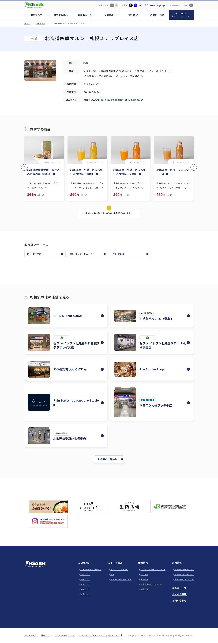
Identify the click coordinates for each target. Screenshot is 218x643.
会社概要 (144, 574)
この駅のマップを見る (96, 76)
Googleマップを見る (127, 76)
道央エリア (85, 579)
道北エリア (85, 594)
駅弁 (112, 574)
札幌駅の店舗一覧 (107, 459)
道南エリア (85, 589)
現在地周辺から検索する (90, 569)
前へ (26, 166)
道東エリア (85, 584)
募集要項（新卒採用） (184, 569)
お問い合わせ (179, 600)
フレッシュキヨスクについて (153, 569)
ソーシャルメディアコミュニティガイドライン (99, 635)
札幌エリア (85, 574)
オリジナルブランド (119, 569)
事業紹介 (144, 579)
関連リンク (45, 635)
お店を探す (40, 23)
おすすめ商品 (115, 562)
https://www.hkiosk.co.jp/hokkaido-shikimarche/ (111, 99)
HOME (27, 23)
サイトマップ (30, 635)
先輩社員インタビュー (184, 579)
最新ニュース (179, 588)
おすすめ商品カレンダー (121, 579)
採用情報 (177, 562)
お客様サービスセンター (151, 584)
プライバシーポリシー (65, 635)
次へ (191, 166)
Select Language (157, 5)
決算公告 (144, 589)
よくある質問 (174, 5)
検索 (186, 5)
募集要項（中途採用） (184, 574)
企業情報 (143, 562)
